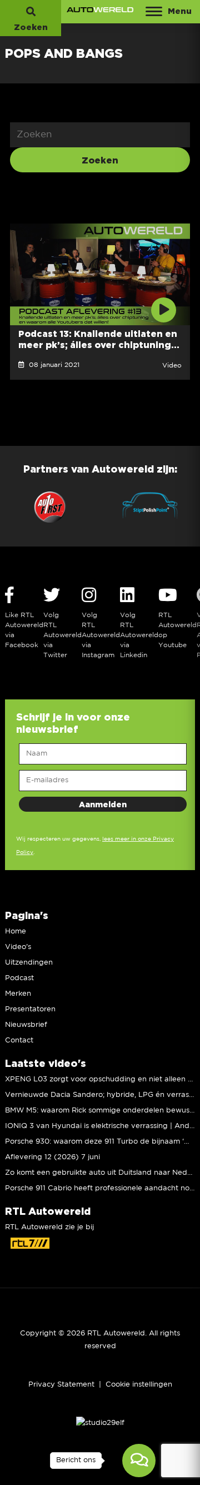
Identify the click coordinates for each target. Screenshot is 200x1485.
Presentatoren (30, 1009)
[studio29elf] (100, 1423)
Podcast (19, 978)
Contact (19, 1040)
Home (15, 931)
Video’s (18, 947)
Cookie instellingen (139, 1385)
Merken (18, 994)
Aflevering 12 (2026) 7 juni (52, 1157)
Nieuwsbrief (26, 1025)
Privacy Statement (61, 1385)
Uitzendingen (29, 963)
